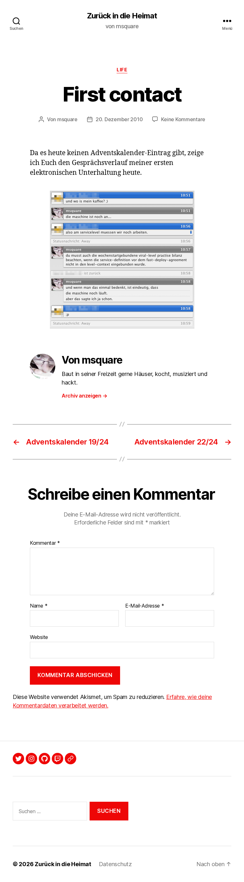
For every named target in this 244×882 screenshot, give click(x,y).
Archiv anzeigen (84, 395)
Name (38, 606)
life (122, 70)
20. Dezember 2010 (119, 119)
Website (39, 637)
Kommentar (45, 543)
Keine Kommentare (183, 119)
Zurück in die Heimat (122, 16)
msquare (67, 119)
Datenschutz (115, 864)
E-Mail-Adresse (144, 606)
